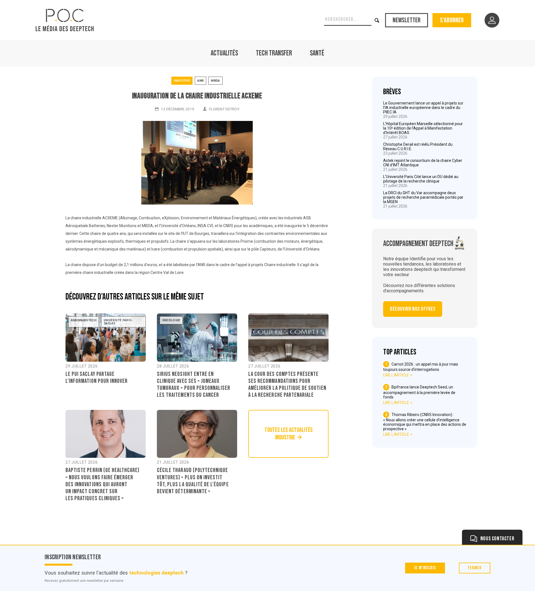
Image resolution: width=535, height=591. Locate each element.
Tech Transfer (274, 53)
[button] (377, 20)
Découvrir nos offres (413, 309)
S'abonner (452, 20)
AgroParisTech (83, 320)
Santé (317, 53)
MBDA (215, 80)
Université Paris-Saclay (118, 321)
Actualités (224, 53)
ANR (200, 80)
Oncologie (171, 320)
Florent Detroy (224, 109)
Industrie (182, 80)
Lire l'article (396, 375)
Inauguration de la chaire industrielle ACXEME (197, 96)
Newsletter (406, 20)
